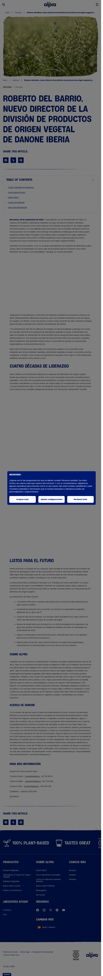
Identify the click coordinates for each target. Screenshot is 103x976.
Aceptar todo (22, 499)
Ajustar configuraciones (51, 499)
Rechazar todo (80, 499)
